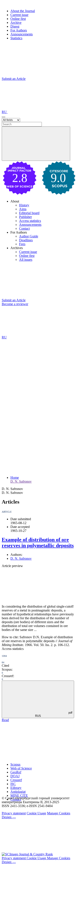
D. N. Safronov (21, 481)
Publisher (25, 217)
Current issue (19, 15)
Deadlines (26, 240)
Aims (22, 209)
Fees (22, 244)
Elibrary (15, 788)
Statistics (16, 38)
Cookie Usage (36, 813)
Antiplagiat (18, 791)
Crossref (16, 780)
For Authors (18, 30)
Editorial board (29, 213)
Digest (14, 26)
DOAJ (15, 776)
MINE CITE (19, 795)
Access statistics (30, 221)
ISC (13, 784)
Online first (18, 19)
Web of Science (21, 768)
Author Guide (28, 236)
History (24, 205)
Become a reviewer (15, 304)
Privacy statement (14, 813)
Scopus (15, 764)
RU (5, 112)
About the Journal (22, 11)
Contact (24, 228)
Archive (15, 22)
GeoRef (15, 772)
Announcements (21, 34)
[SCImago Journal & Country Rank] (27, 854)
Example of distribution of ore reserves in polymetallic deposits (38, 542)
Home (14, 477)
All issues (25, 259)
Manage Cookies (58, 813)
